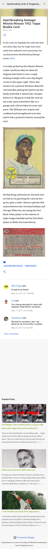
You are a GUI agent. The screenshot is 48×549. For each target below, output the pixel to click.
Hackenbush (16, 318)
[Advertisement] (24, 367)
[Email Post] (4, 263)
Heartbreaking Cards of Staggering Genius (26, 4)
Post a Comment (11, 334)
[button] (4, 35)
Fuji (12, 301)
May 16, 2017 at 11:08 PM (22, 293)
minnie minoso (30, 266)
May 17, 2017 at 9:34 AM (21, 310)
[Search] (44, 4)
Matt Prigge (16, 286)
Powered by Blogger (25, 537)
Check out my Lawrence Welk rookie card (18, 470)
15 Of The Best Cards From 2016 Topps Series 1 (21, 512)
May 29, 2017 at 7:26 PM (22, 328)
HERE (12, 58)
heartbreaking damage (13, 266)
